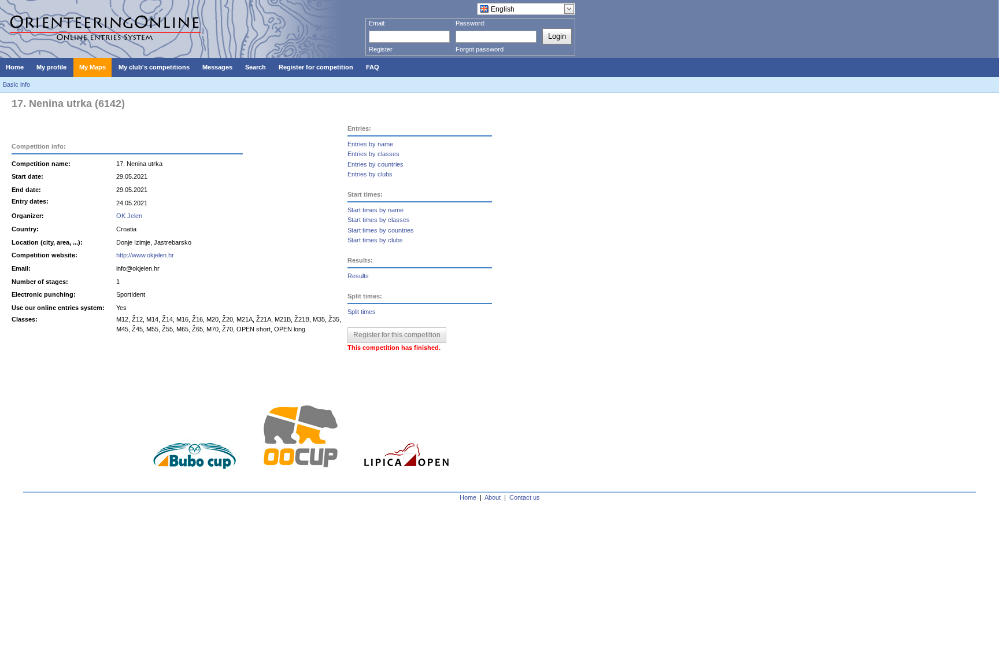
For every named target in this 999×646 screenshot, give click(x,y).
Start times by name (375, 209)
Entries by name (370, 144)
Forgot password (480, 49)
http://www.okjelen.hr (145, 255)
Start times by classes (378, 219)
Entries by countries (375, 164)
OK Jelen (129, 215)
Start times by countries (380, 230)
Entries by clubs (370, 174)
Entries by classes (373, 153)
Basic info (16, 84)
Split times (361, 311)
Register (381, 49)
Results (358, 275)
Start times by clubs (375, 240)
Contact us (524, 497)
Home (468, 497)
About (492, 497)
